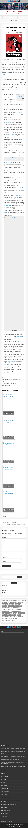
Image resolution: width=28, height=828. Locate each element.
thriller (15, 616)
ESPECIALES (14, 20)
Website (4, 561)
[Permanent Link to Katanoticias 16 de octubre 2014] (14, 46)
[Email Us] (17, 1)
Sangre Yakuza (4, 813)
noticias (4, 516)
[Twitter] (9, 1)
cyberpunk (10, 606)
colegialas (4, 606)
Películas (4, 592)
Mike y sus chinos (5, 810)
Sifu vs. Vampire (7, 205)
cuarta (16, 112)
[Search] (19, 1)
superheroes (13, 615)
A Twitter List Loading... (7, 821)
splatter (7, 615)
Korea (11, 611)
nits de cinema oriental (7, 613)
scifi (3, 615)
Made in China (4, 807)
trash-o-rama (5, 618)
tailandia (19, 615)
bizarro (23, 600)
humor (9, 609)
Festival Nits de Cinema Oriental (9, 804)
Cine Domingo (4, 794)
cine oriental (16, 515)
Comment (5, 537)
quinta (20, 112)
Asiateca (3, 782)
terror (10, 616)
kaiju (3, 611)
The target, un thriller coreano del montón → (16, 524)
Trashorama (4, 816)
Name (4, 553)
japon (22, 609)
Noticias (14, 25)
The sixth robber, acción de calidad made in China (13, 748)
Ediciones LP (14, 89)
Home (5, 17)
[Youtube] (15, 1)
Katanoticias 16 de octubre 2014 (14, 28)
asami (15, 600)
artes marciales (9, 600)
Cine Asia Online (5, 791)
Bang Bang (6, 122)
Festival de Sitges (6, 607)
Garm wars (20, 336)
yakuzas (14, 618)
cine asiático (10, 515)
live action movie (17, 611)
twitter (4, 74)
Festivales (4, 585)
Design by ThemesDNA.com (14, 826)
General (4, 587)
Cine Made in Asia (5, 797)
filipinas (18, 607)
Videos (3, 594)
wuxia (10, 618)
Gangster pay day (12, 361)
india (13, 609)
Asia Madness (4, 776)
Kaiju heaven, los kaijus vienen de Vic (10, 759)
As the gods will (12, 134)
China (9, 602)
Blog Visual (4, 785)
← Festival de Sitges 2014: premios (9, 522)
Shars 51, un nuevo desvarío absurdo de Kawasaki (13, 756)
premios (23, 613)
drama (15, 606)
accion (3, 600)
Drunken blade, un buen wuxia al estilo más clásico (13, 766)
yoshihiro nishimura (6, 620)
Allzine (3, 773)
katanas (7, 611)
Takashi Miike (5, 616)
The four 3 (19, 152)
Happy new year (20, 125)
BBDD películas (12, 17)
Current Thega (18, 195)
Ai (8, 347)
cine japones (11, 604)
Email (4, 557)
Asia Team (3, 779)
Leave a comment (18, 32)
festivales (13, 607)
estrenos (22, 515)
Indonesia (17, 609)
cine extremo (5, 604)
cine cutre (20, 602)
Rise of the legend (8, 162)
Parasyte (6, 364)
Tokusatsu (20, 616)
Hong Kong (4, 609)
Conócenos (21, 17)
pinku (19, 613)
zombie (13, 620)
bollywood (4, 602)
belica (19, 600)
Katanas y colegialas (14, 11)
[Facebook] (11, 1)
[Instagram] (13, 1)
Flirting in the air (19, 187)
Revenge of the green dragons (15, 179)
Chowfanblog (4, 788)
